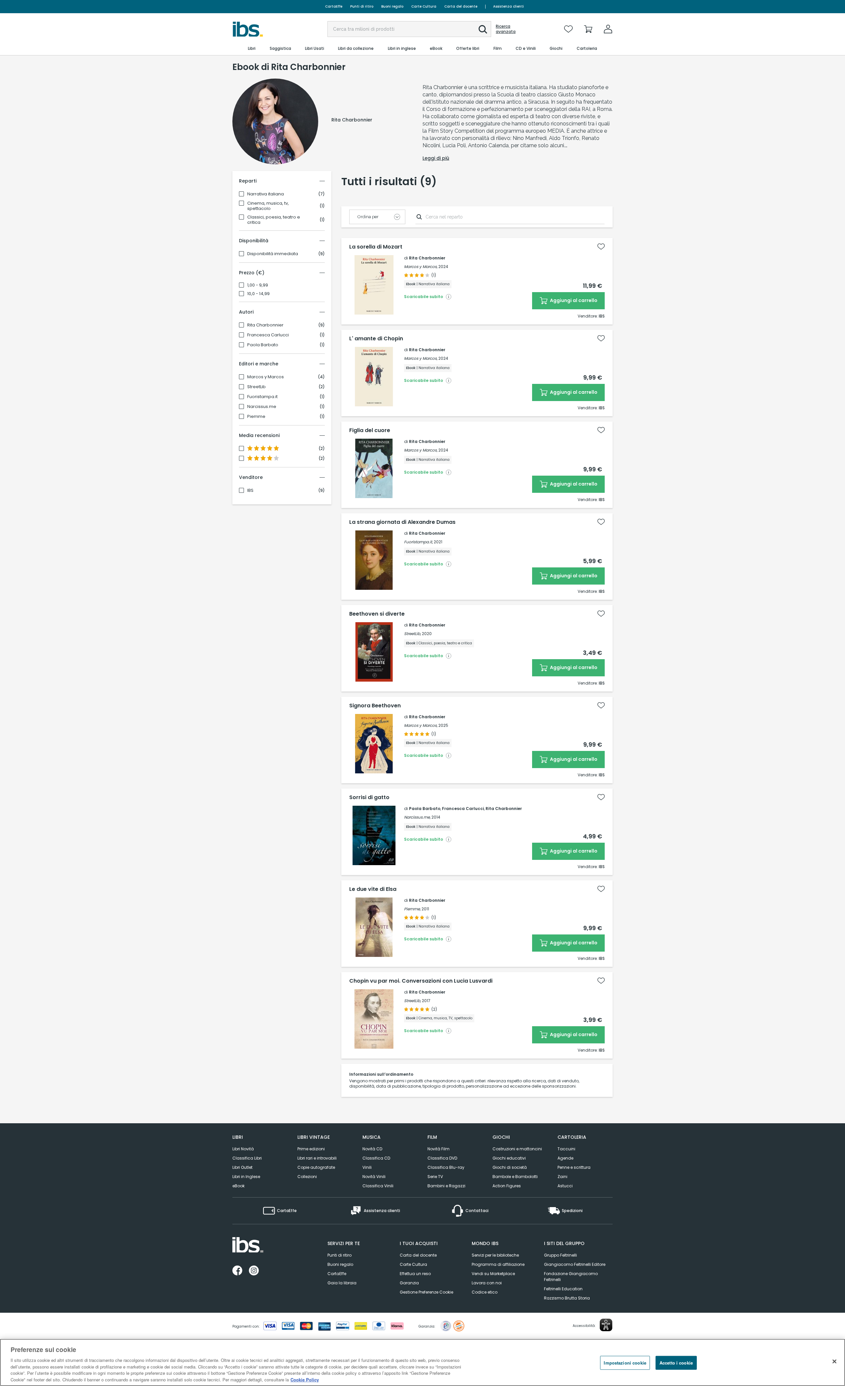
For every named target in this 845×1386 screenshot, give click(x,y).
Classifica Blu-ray (445, 1167)
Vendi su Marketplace (493, 1273)
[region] (422, 1362)
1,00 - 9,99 (257, 285)
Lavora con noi (487, 1283)
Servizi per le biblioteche (495, 1255)
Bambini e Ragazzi (446, 1186)
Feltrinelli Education (563, 1289)
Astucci (565, 1186)
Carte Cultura (423, 6)
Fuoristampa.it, (418, 542)
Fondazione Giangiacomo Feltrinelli (571, 1276)
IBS (250, 490)
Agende (565, 1158)
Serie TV (435, 1176)
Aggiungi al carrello (573, 300)
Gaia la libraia (341, 1283)
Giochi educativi (509, 1158)
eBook (238, 1186)
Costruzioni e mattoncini (517, 1149)
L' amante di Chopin (376, 338)
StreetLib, (412, 633)
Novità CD (372, 1149)
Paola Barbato (262, 345)
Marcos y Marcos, (420, 266)
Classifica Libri (247, 1158)
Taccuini (566, 1149)
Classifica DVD (442, 1158)
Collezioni (307, 1176)
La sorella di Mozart (375, 247)
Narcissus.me (261, 406)
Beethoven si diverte (377, 614)
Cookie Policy (304, 1379)
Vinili (367, 1167)
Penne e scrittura (574, 1167)
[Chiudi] (834, 1361)
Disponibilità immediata (272, 253)
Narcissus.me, (417, 817)
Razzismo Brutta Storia (567, 1298)
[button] (483, 29)
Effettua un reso (415, 1273)
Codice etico (484, 1292)
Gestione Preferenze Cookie (426, 1292)
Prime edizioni (311, 1149)
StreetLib (256, 386)
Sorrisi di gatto (369, 797)
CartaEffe (333, 6)
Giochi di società (509, 1167)
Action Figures (506, 1186)
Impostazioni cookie (625, 1363)
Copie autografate (316, 1167)
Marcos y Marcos (265, 377)
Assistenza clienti (508, 6)
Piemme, (412, 909)
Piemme (256, 416)
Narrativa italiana (265, 194)
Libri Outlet (242, 1167)
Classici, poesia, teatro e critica (273, 220)
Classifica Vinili (377, 1186)
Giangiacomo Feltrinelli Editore (574, 1264)
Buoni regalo (392, 6)
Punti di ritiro (361, 6)
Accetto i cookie (676, 1363)
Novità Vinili (374, 1176)
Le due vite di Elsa (372, 889)
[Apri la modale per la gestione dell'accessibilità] (606, 1325)
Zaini (562, 1176)
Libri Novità (243, 1149)
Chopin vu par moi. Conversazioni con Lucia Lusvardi (420, 981)
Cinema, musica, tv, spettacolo (268, 206)
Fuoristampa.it (262, 396)
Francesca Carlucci (268, 335)
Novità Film (438, 1149)
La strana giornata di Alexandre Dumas (402, 522)
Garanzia (409, 1283)
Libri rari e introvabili (317, 1158)
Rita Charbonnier (265, 325)
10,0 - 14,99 (258, 293)
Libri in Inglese (246, 1176)
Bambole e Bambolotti (515, 1176)
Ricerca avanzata (506, 29)
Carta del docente (460, 6)
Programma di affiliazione (498, 1264)
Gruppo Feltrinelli (560, 1255)
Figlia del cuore (369, 430)
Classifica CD (376, 1158)
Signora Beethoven (375, 705)
